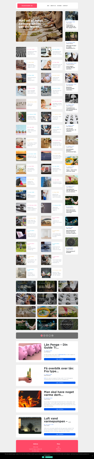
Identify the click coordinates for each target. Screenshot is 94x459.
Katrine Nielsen (69, 43)
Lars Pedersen (69, 187)
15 (52, 335)
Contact (65, 5)
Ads (48, 5)
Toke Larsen (56, 38)
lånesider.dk (62, 354)
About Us (53, 5)
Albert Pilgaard (69, 105)
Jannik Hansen (69, 167)
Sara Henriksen (69, 126)
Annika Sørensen (70, 207)
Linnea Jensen (69, 147)
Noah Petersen (47, 375)
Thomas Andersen (70, 64)
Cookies (59, 5)
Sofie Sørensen (69, 85)
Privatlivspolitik (49, 457)
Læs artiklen (59, 359)
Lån (45, 378)
